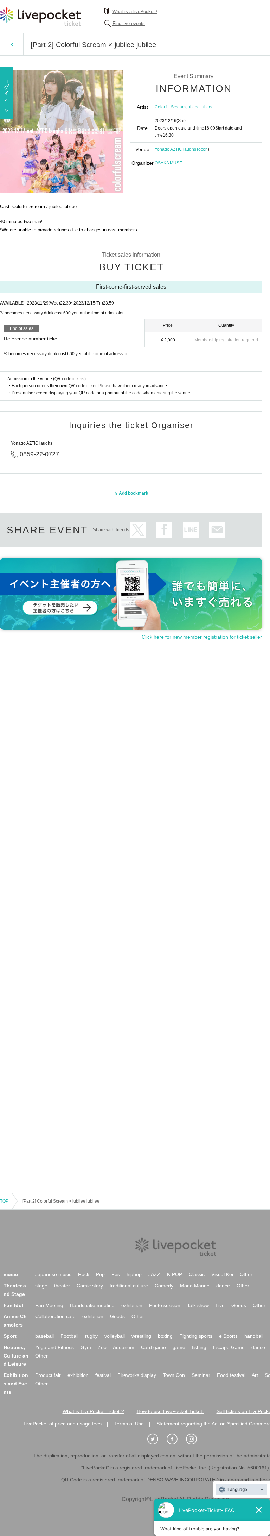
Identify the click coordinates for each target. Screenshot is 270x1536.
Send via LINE (191, 530)
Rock (83, 1274)
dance (223, 1286)
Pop (100, 1274)
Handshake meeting (92, 1305)
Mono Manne (195, 1286)
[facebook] (176, 1439)
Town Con (174, 1375)
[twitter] (156, 1439)
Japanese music (53, 1274)
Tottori (202, 149)
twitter (138, 530)
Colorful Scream (170, 107)
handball (253, 1336)
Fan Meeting (49, 1305)
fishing (199, 1347)
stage (41, 1286)
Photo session (164, 1305)
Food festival (231, 1375)
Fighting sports (195, 1336)
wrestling (141, 1336)
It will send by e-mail (217, 530)
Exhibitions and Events (16, 1383)
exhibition (131, 1305)
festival (103, 1375)
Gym (86, 1347)
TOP (4, 1201)
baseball (44, 1336)
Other (246, 1274)
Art (255, 1375)
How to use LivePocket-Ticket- (170, 1411)
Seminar (201, 1375)
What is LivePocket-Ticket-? (93, 1411)
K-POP (174, 1274)
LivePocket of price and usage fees (63, 1424)
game (179, 1347)
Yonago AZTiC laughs (175, 149)
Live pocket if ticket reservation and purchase (40, 16)
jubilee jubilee (200, 107)
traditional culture (129, 1286)
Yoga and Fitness (54, 1347)
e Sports (228, 1336)
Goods (238, 1305)
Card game (153, 1347)
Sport (10, 1336)
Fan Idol (13, 1305)
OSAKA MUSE (168, 163)
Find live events (128, 23)
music (11, 1274)
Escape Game (229, 1347)
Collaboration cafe (55, 1316)
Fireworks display (136, 1375)
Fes (115, 1274)
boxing (165, 1336)
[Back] (12, 44)
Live (220, 1305)
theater (62, 1286)
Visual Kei (222, 1274)
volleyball (114, 1336)
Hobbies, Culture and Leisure (16, 1355)
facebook (164, 530)
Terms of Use (129, 1424)
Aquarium (123, 1347)
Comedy (164, 1286)
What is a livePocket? (134, 11)
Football (69, 1336)
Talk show (198, 1305)
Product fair (48, 1375)
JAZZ (154, 1274)
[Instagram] (195, 1439)
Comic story (90, 1286)
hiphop (134, 1274)
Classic (197, 1274)
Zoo (102, 1347)
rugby (91, 1336)
